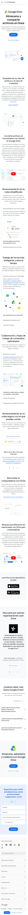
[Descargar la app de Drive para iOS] (13, 579)
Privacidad (3, 902)
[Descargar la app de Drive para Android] (13, 586)
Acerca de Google (17, 902)
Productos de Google (6, 904)
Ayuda (14, 904)
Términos (10, 902)
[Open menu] (2, 2)
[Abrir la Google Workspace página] (9, 2)
